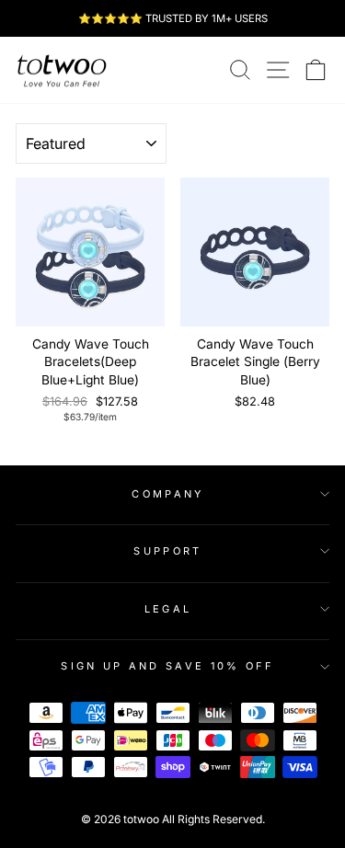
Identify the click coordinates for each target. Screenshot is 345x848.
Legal (168, 608)
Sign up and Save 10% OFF (168, 665)
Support (167, 550)
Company (167, 493)
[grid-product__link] (90, 252)
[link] (62, 69)
